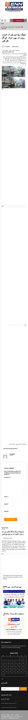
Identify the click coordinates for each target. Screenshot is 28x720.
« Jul (2, 679)
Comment (7, 477)
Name (6, 496)
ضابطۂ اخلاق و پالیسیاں (6, 695)
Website (6, 511)
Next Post (5, 528)
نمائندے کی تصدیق (5, 699)
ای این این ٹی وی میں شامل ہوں (8, 703)
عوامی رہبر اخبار (15, 714)
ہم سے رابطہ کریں (19, 716)
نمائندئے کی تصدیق (5, 714)
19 (10, 668)
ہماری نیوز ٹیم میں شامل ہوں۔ (9, 707)
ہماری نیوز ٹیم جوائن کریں (7, 716)
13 (14, 665)
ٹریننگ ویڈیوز (4, 718)
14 (17, 665)
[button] (11, 20)
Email (6, 504)
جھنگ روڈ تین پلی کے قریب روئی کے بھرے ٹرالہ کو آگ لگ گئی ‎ (14, 37)
